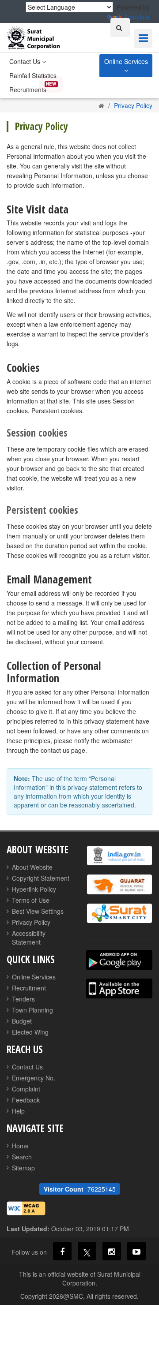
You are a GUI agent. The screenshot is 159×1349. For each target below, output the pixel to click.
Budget (22, 1020)
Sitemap (23, 1167)
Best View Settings (38, 911)
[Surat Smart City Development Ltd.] (119, 913)
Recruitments (27, 89)
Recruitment (29, 987)
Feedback (26, 1099)
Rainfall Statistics (33, 75)
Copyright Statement (40, 878)
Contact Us (25, 61)
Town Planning (32, 1009)
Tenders (23, 998)
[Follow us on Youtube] (136, 1251)
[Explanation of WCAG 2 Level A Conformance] (26, 1207)
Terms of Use (30, 900)
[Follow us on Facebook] (62, 1251)
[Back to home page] (101, 105)
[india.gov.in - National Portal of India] (119, 855)
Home (20, 1145)
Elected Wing (30, 1032)
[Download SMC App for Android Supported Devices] (119, 960)
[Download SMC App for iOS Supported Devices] (119, 988)
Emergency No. (33, 1077)
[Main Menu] (143, 38)
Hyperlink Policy (34, 889)
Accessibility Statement (28, 937)
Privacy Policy (31, 922)
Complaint (26, 1088)
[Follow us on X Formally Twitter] (87, 1251)
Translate (137, 16)
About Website (32, 867)
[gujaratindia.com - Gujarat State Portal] (119, 884)
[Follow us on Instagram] (111, 1251)
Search (22, 1156)
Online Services (126, 61)
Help (18, 1110)
